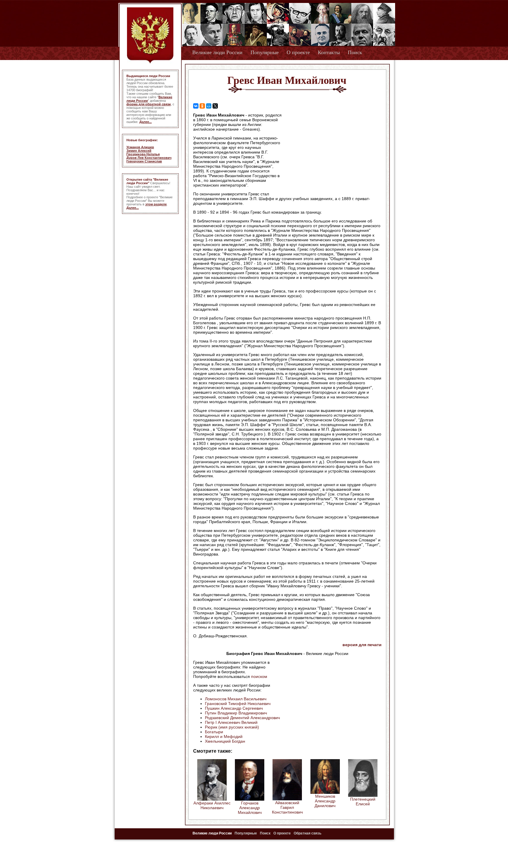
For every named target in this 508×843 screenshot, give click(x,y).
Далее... (145, 122)
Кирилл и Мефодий (224, 736)
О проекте (298, 52)
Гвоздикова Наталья (143, 154)
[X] (215, 106)
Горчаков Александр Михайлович (250, 808)
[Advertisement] (331, 150)
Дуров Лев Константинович (148, 157)
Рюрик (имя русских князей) (232, 727)
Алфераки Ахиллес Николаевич (211, 805)
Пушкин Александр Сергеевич (234, 708)
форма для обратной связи (148, 104)
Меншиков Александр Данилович (325, 801)
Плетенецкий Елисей (362, 801)
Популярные (264, 52)
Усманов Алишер (140, 147)
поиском (259, 676)
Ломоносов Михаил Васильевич (235, 698)
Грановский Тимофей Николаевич (237, 703)
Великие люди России (217, 52)
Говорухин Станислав (144, 161)
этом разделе (156, 204)
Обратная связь (307, 833)
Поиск (355, 52)
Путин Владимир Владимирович (236, 713)
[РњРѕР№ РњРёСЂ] (208, 106)
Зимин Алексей (138, 150)
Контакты (329, 52)
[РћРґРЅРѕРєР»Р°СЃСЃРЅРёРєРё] (202, 106)
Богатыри (214, 731)
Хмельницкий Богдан (225, 741)
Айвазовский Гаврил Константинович (287, 807)
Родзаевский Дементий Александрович (242, 717)
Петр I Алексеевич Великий (231, 722)
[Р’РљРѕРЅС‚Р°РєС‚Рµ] (195, 106)
